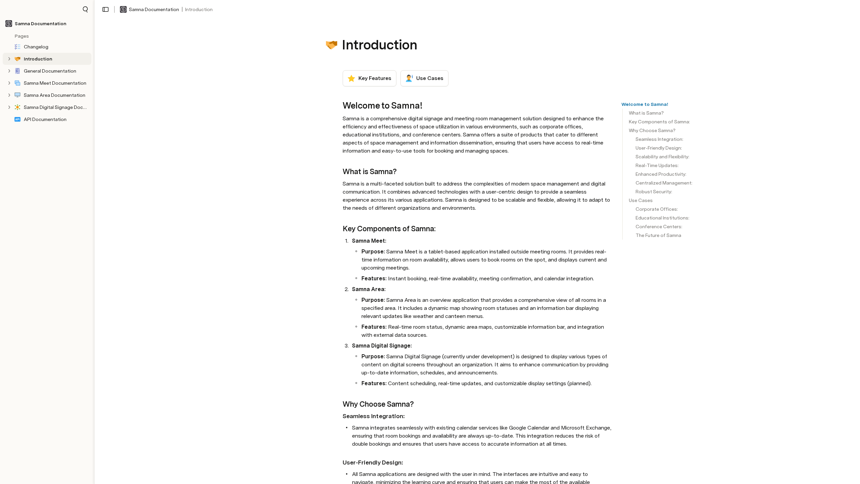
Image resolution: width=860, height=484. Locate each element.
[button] (85, 9)
